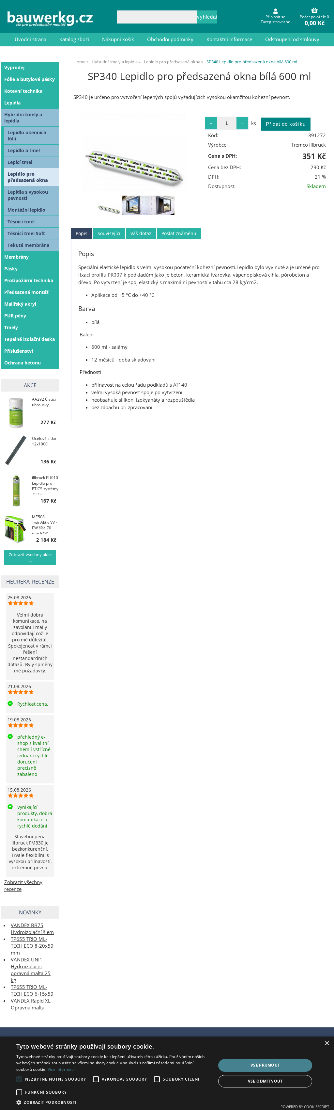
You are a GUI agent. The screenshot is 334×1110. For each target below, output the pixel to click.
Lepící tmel (20, 162)
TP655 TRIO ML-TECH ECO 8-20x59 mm (32, 946)
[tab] (81, 233)
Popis (81, 233)
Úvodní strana (30, 39)
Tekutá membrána (28, 245)
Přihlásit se (275, 17)
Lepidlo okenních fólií (27, 135)
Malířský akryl (20, 304)
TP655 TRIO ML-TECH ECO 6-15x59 (32, 990)
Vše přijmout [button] (265, 1065)
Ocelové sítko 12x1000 (44, 441)
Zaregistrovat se (275, 21)
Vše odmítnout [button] (265, 1081)
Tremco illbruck (308, 144)
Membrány (16, 257)
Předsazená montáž (26, 292)
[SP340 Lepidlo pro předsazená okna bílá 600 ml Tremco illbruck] (135, 152)
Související (109, 233)
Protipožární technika (28, 280)
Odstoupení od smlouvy (292, 39)
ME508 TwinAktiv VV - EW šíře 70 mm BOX (44, 524)
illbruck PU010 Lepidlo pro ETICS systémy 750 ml (45, 484)
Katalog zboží (74, 39)
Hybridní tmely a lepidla (23, 117)
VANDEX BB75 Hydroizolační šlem (32, 929)
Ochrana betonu (22, 363)
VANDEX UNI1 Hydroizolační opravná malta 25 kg (31, 970)
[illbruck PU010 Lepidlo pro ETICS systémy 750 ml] (15, 490)
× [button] (326, 1043)
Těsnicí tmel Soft (26, 233)
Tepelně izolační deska (29, 339)
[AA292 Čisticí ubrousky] (15, 412)
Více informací (61, 1069)
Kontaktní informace (229, 39)
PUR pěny (15, 316)
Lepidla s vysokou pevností (28, 195)
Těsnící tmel (21, 221)
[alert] (167, 1073)
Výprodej (14, 67)
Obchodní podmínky (170, 39)
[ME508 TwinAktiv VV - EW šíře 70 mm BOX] (15, 529)
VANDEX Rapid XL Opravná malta (31, 1004)
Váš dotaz (140, 233)
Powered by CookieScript (305, 1106)
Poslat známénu (178, 233)
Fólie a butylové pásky (29, 79)
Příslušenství (18, 351)
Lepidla (12, 103)
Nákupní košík (118, 39)
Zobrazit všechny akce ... (30, 557)
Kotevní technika (23, 91)
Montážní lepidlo (26, 210)
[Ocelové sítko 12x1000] (15, 451)
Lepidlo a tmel (24, 150)
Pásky (11, 268)
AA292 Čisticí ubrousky (44, 402)
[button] (113, 1102)
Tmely (11, 327)
